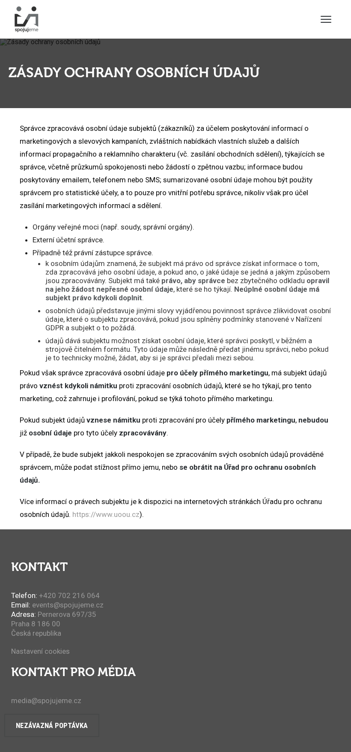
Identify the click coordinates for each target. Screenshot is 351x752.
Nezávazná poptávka (52, 725)
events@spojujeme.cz (68, 605)
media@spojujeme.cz (46, 700)
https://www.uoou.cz (106, 514)
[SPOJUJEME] (26, 19)
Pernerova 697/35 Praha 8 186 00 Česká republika (53, 623)
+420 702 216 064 (69, 595)
